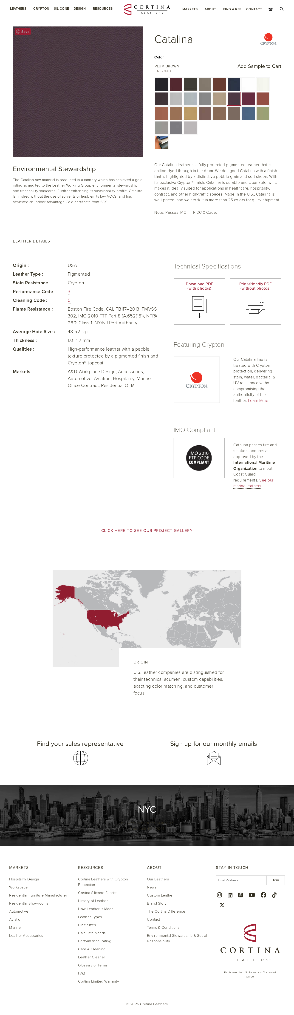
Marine (15, 927)
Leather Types (90, 917)
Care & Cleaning (92, 949)
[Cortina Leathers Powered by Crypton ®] (268, 39)
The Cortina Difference (166, 911)
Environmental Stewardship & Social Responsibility (177, 938)
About (210, 9)
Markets (190, 9)
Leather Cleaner (91, 957)
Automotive (18, 911)
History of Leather (93, 901)
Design (80, 9)
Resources (103, 9)
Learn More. (259, 400)
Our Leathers (158, 879)
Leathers (18, 9)
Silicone (61, 9)
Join (275, 880)
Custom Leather (160, 895)
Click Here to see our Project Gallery (147, 530)
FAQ (81, 973)
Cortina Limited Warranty (98, 981)
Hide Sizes (87, 925)
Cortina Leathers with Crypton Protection (103, 882)
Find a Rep (232, 9)
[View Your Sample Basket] (270, 9)
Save (25, 31)
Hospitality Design (24, 879)
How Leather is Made (96, 909)
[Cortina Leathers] (147, 9)
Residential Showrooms (28, 903)
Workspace (18, 887)
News (151, 887)
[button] (162, 84)
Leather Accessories (26, 935)
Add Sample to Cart (259, 66)
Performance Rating (94, 941)
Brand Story (157, 903)
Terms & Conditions (163, 927)
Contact (254, 9)
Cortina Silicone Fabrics (97, 893)
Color (159, 57)
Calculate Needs (92, 933)
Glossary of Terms (93, 965)
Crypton (41, 9)
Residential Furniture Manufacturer (38, 895)
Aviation (16, 919)
